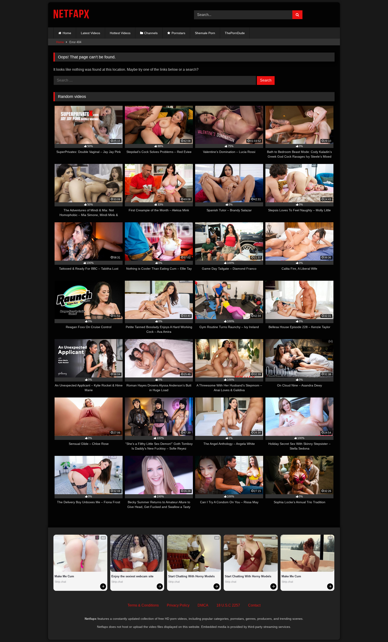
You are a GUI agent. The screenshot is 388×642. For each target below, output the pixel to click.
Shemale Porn (205, 33)
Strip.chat (60, 581)
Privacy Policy (178, 605)
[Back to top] (374, 628)
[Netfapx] (71, 15)
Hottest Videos (120, 33)
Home (67, 33)
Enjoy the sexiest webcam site (132, 576)
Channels (151, 33)
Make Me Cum (64, 576)
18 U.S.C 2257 (228, 605)
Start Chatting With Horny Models (191, 576)
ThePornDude (235, 33)
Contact (254, 605)
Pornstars (178, 33)
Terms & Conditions (143, 605)
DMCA (203, 605)
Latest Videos (90, 33)
